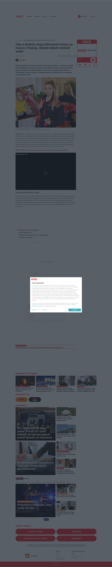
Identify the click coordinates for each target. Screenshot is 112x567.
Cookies (40, 306)
